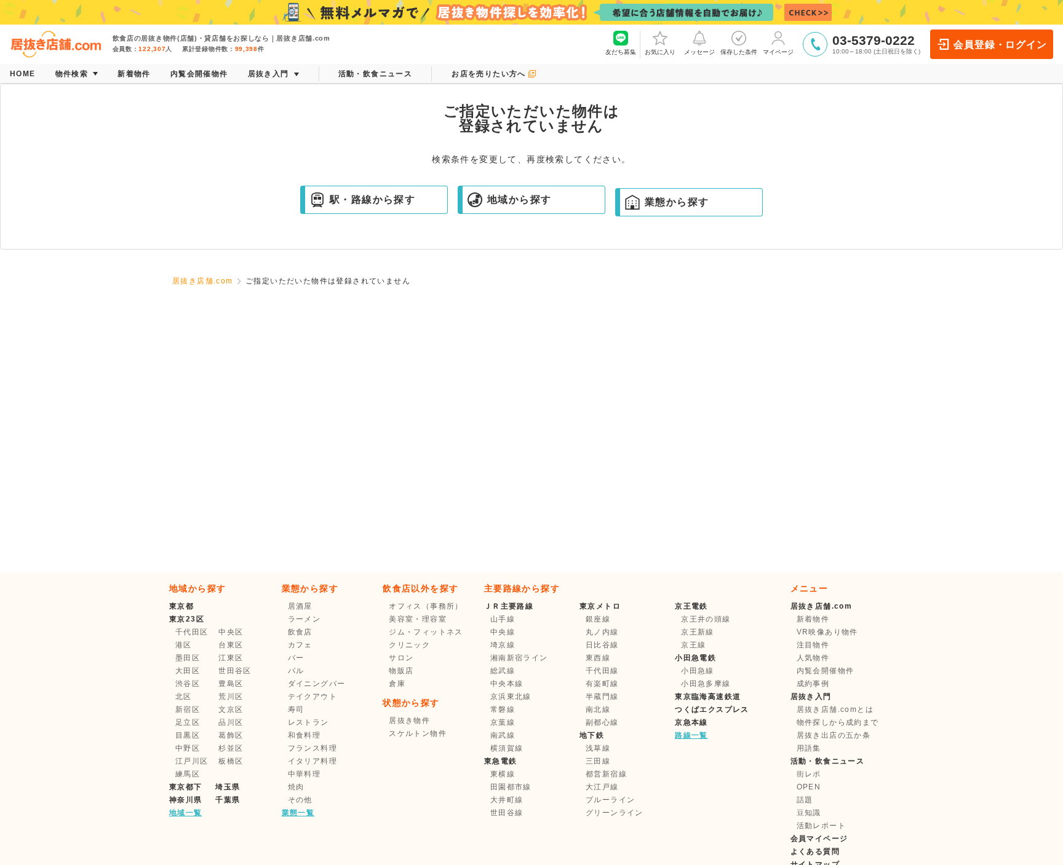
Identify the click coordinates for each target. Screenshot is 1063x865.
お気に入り (660, 52)
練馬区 (187, 774)
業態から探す (677, 202)
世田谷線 (507, 812)
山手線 (502, 619)
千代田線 (602, 670)
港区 (183, 645)
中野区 (187, 748)
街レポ (809, 774)
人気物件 (813, 658)
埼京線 (502, 645)
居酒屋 (300, 606)
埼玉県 (227, 787)
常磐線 (502, 709)
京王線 (693, 645)
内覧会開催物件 (825, 670)
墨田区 (187, 658)
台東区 (230, 645)
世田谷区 (235, 670)
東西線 (598, 658)
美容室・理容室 (418, 619)
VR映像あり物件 (827, 632)
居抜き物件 (409, 720)
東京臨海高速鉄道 (708, 696)
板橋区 (230, 761)
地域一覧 (185, 812)
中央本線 (507, 683)
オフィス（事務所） (426, 606)
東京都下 (185, 787)
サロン (401, 658)
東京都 (181, 606)
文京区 (230, 709)
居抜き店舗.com (202, 281)
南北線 (598, 709)
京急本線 (691, 722)
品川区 (230, 722)
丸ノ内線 (602, 632)
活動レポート (821, 825)
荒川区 (230, 696)
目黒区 (187, 735)
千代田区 (192, 632)
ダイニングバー (317, 683)
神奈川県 (185, 800)
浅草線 (598, 748)
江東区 (230, 658)
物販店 (401, 670)
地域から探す (519, 199)
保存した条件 (738, 52)
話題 (805, 800)
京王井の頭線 (705, 619)
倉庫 (397, 683)
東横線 (502, 774)
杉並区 (230, 748)
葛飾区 (230, 735)
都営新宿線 (606, 774)
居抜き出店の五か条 (834, 735)
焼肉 (296, 787)
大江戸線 (602, 787)
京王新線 (697, 632)
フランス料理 (312, 748)
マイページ (778, 52)
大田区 (187, 670)
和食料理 (304, 735)
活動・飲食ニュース (827, 761)
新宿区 (187, 709)
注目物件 (813, 645)
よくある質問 (815, 851)
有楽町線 (602, 683)
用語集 (809, 748)
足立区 (187, 722)
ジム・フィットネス (426, 632)
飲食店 (300, 632)
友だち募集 (620, 52)
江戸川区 (192, 761)
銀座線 (598, 619)
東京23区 (186, 619)
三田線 (598, 761)
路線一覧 (691, 735)
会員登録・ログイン (1000, 44)
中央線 (502, 632)
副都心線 (602, 722)
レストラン (308, 722)
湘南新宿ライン (519, 658)
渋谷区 (187, 683)
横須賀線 (507, 748)
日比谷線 (602, 645)
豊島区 (230, 683)
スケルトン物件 (418, 733)
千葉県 (227, 800)
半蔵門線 (602, 696)
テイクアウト (312, 696)
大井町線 (507, 800)
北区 (183, 696)
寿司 (296, 709)
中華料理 (304, 774)
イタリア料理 (312, 761)
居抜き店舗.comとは (835, 709)
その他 (300, 800)
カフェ (300, 645)
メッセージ (699, 52)
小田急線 (697, 670)
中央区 (230, 632)
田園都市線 (511, 787)
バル (296, 670)
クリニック (409, 645)
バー (296, 658)
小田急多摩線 (705, 683)
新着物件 (813, 619)
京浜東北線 (511, 696)
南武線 (502, 735)
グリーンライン (614, 812)
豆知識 (809, 812)
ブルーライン (610, 800)
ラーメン (304, 619)
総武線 (502, 670)
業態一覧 (298, 812)
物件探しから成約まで (838, 722)
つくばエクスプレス (712, 709)
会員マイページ (819, 838)
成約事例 (813, 683)
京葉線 (502, 722)
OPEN (809, 787)
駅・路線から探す (372, 199)
